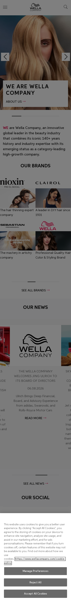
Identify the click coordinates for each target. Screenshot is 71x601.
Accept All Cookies (35, 593)
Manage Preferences (35, 571)
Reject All (35, 582)
